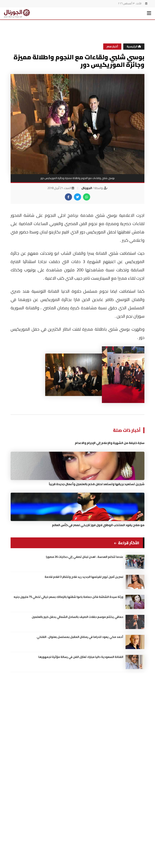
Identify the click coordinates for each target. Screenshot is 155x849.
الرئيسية (132, 46)
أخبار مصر (112, 46)
